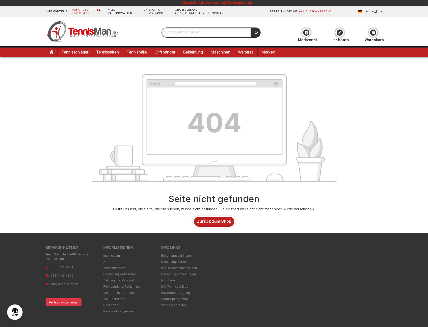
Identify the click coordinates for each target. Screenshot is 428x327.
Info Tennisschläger (175, 286)
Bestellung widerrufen (119, 274)
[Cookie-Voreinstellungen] (14, 312)
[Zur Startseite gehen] (83, 31)
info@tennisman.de (65, 284)
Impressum (111, 255)
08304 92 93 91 (62, 267)
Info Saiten (169, 280)
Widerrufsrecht (114, 268)
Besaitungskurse (173, 262)
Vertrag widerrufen (63, 302)
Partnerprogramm (174, 299)
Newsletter (111, 305)
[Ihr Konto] (339, 32)
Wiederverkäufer (173, 305)
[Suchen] (256, 32)
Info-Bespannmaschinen (179, 268)
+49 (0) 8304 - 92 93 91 (314, 11)
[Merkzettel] (306, 32)
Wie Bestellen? (114, 299)
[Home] (52, 52)
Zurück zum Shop (214, 221)
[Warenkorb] (373, 32)
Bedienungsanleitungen (178, 274)
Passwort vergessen (118, 311)
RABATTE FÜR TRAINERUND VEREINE (87, 11)
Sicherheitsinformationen (121, 293)
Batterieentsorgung (175, 293)
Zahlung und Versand (118, 280)
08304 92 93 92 (62, 275)
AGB (106, 262)
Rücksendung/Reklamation (122, 286)
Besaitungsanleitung (176, 255)
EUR (375, 11)
